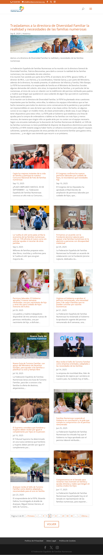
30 (67, 516)
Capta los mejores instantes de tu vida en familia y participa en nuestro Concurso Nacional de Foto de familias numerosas (29, 176)
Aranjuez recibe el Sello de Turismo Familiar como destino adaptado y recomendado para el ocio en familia (28, 489)
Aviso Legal (51, 541)
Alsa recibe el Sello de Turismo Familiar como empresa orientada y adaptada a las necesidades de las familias (73, 363)
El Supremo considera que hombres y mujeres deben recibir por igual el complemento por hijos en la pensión (29, 429)
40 (72, 516)
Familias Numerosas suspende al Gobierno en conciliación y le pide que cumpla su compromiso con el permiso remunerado (73, 421)
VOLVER (51, 524)
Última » (84, 516)
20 (63, 516)
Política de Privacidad (34, 541)
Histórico (26, 33)
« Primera (30, 516)
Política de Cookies (67, 541)
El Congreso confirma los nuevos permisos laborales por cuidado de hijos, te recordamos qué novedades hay (72, 176)
